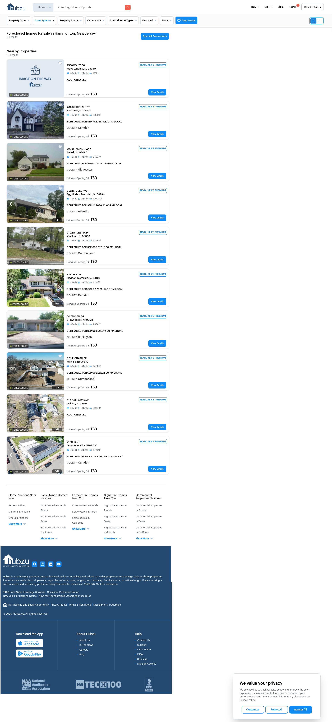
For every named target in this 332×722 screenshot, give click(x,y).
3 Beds (73, 73)
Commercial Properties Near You (149, 497)
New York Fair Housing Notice (20, 596)
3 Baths (84, 157)
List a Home (144, 649)
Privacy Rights (59, 605)
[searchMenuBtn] (128, 7)
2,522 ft (97, 157)
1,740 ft (96, 282)
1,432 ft (97, 450)
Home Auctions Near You (22, 497)
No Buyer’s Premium (153, 65)
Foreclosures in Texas (84, 512)
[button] (11, 204)
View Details (157, 92)
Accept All (300, 709)
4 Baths (84, 115)
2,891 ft (97, 115)
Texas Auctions (17, 505)
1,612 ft (96, 73)
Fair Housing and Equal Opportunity (28, 605)
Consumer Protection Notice (63, 592)
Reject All (276, 709)
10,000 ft (97, 199)
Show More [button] (15, 524)
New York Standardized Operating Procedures (65, 596)
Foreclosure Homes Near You (85, 497)
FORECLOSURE (20, 95)
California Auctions (19, 512)
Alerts (293, 6)
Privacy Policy (247, 700)
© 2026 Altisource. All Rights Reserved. (25, 614)
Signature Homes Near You (115, 497)
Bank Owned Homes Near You (54, 497)
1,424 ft (97, 366)
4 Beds (73, 115)
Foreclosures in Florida (85, 505)
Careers (83, 650)
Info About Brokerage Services (24, 592)
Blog (280, 7)
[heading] (155, 36)
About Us (84, 640)
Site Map (142, 659)
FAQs (140, 654)
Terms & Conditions (80, 605)
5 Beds (73, 408)
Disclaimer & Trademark (107, 605)
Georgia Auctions (19, 518)
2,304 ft (97, 324)
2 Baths (84, 73)
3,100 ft (97, 408)
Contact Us (143, 640)
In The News (86, 645)
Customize (252, 709)
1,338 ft (97, 241)
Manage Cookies (146, 664)
